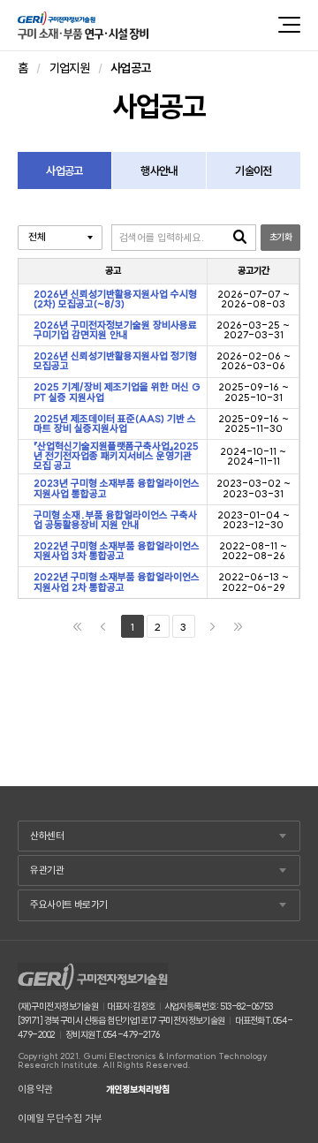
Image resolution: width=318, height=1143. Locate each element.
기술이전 (253, 170)
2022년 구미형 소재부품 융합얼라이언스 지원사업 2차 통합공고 (117, 582)
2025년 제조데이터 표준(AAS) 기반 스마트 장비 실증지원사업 (115, 424)
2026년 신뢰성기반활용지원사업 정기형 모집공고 (115, 362)
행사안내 (158, 170)
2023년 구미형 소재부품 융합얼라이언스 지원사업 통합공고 (117, 489)
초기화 (280, 237)
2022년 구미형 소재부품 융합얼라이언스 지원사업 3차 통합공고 (117, 551)
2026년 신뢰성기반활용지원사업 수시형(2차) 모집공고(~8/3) (115, 300)
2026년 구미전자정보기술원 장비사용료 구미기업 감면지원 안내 (115, 331)
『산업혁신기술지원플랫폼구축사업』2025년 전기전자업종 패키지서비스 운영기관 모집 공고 (116, 457)
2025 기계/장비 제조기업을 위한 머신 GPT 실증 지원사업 (117, 392)
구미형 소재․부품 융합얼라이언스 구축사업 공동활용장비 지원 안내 (115, 521)
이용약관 (35, 1089)
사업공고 (64, 170)
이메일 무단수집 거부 (60, 1119)
